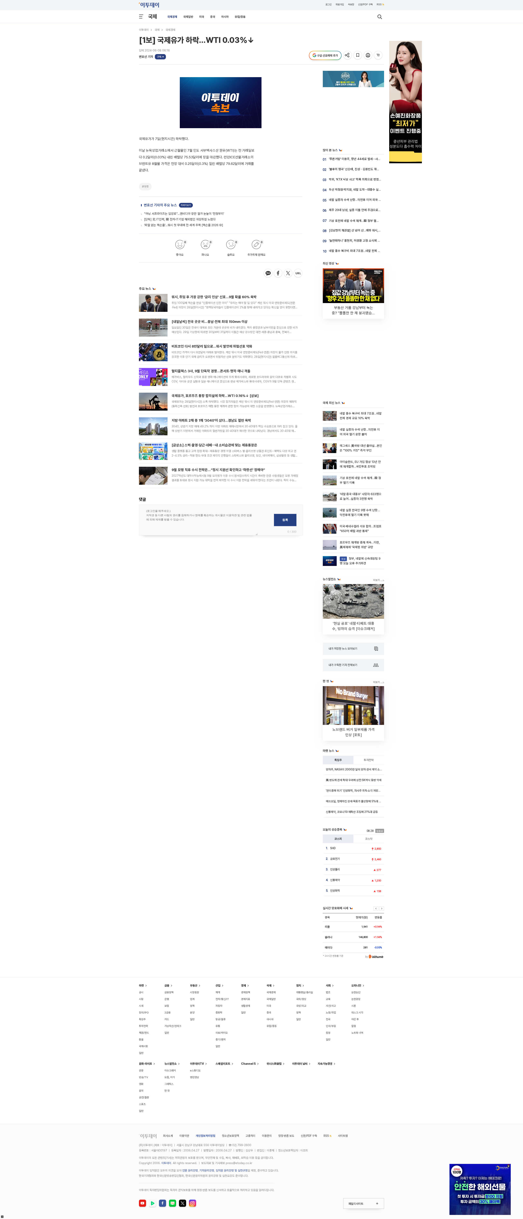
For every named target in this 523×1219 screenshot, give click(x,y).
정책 (192, 1005)
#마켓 (145, 186)
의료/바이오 (222, 1032)
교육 (328, 999)
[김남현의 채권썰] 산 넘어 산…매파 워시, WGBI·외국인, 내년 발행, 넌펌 (372, 230)
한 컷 (167, 1090)
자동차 (219, 1005)
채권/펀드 (144, 1032)
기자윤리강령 (206, 1170)
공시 (141, 992)
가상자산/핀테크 (172, 1026)
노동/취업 (331, 1012)
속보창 (351, 4)
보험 (166, 1005)
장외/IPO (144, 1012)
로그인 (328, 4)
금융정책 (168, 992)
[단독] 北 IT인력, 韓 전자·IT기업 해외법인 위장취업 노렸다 (180, 219)
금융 (166, 985)
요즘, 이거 (169, 1077)
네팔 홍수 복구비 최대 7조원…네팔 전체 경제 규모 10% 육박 (365, 251)
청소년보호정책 (230, 1135)
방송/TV (143, 1077)
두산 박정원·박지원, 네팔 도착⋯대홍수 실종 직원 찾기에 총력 (365, 189)
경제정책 (245, 992)
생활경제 (245, 1005)
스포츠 (142, 1104)
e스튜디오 (195, 1070)
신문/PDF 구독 (365, 4)
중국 (212, 16)
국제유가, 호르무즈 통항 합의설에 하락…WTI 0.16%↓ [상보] (215, 396)
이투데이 (144, 29)
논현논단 (355, 992)
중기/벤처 (221, 1039)
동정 (328, 1032)
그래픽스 (168, 1084)
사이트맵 (343, 1135)
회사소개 (168, 1135)
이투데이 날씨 (299, 1063)
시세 (141, 1005)
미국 (201, 16)
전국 (328, 1019)
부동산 (193, 985)
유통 (218, 1026)
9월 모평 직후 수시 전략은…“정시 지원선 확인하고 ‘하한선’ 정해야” (218, 470)
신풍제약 (335, 880)
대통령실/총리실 (304, 992)
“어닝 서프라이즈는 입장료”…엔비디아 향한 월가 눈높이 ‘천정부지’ (184, 214)
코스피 (338, 838)
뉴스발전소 (170, 1063)
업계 (192, 999)
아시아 (225, 16)
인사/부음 (331, 1026)
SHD (333, 848)
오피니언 (356, 985)
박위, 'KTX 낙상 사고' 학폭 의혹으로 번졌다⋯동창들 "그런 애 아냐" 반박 (372, 179)
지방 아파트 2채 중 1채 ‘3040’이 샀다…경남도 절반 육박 (211, 420)
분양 (192, 1012)
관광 (141, 1070)
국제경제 (172, 16)
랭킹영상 (194, 1077)
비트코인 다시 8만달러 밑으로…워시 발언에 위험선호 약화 (212, 346)
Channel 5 (248, 1063)
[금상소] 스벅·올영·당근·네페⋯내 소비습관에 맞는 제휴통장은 (214, 445)
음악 (141, 1090)
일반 (141, 1053)
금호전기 (335, 858)
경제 (243, 985)
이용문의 (267, 1135)
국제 (152, 16)
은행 (166, 999)
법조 (328, 992)
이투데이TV (197, 1063)
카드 (166, 1019)
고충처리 (250, 1135)
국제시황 (143, 1046)
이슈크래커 (170, 1070)
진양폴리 (335, 869)
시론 (353, 1005)
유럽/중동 (240, 16)
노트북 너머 (357, 1032)
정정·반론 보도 (286, 1135)
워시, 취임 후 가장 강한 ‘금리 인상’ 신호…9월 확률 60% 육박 (214, 297)
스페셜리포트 (223, 1063)
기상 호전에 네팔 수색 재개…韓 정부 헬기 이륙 (357, 221)
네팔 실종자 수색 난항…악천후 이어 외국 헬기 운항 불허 (362, 200)
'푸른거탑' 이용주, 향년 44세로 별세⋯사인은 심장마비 (362, 159)
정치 (298, 985)
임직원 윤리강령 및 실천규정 (232, 1170)
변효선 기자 (146, 57)
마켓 (141, 985)
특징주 (338, 760)
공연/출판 (144, 1097)
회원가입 (340, 4)
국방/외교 (301, 1005)
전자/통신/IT (222, 999)
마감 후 (355, 1019)
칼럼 (353, 1026)
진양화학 (335, 890)
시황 (141, 999)
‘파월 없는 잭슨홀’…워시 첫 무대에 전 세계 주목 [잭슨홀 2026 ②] (183, 225)
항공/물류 (221, 1019)
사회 (328, 985)
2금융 (167, 1012)
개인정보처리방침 (205, 1135)
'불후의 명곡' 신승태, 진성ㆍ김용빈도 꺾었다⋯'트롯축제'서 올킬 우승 (370, 169)
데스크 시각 (357, 1012)
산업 (218, 985)
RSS (379, 4)
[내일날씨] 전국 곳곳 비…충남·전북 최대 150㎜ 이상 (210, 322)
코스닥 (368, 838)
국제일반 (188, 16)
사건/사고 (331, 1005)
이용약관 (184, 1135)
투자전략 (369, 760)
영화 (141, 1084)
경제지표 (245, 999)
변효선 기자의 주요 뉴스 (160, 205)
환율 (141, 1039)
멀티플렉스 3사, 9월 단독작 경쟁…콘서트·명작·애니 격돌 (211, 371)
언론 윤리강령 (190, 1170)
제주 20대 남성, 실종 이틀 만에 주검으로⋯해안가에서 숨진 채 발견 (369, 210)
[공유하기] (347, 55)
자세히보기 (186, 205)
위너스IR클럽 (274, 1063)
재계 (218, 992)
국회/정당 (301, 999)
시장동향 (194, 992)
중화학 (219, 1012)
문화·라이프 (145, 1063)
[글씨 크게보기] (378, 55)
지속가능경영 (325, 1063)
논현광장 (355, 999)
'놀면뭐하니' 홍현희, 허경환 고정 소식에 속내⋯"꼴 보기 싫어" (366, 240)
